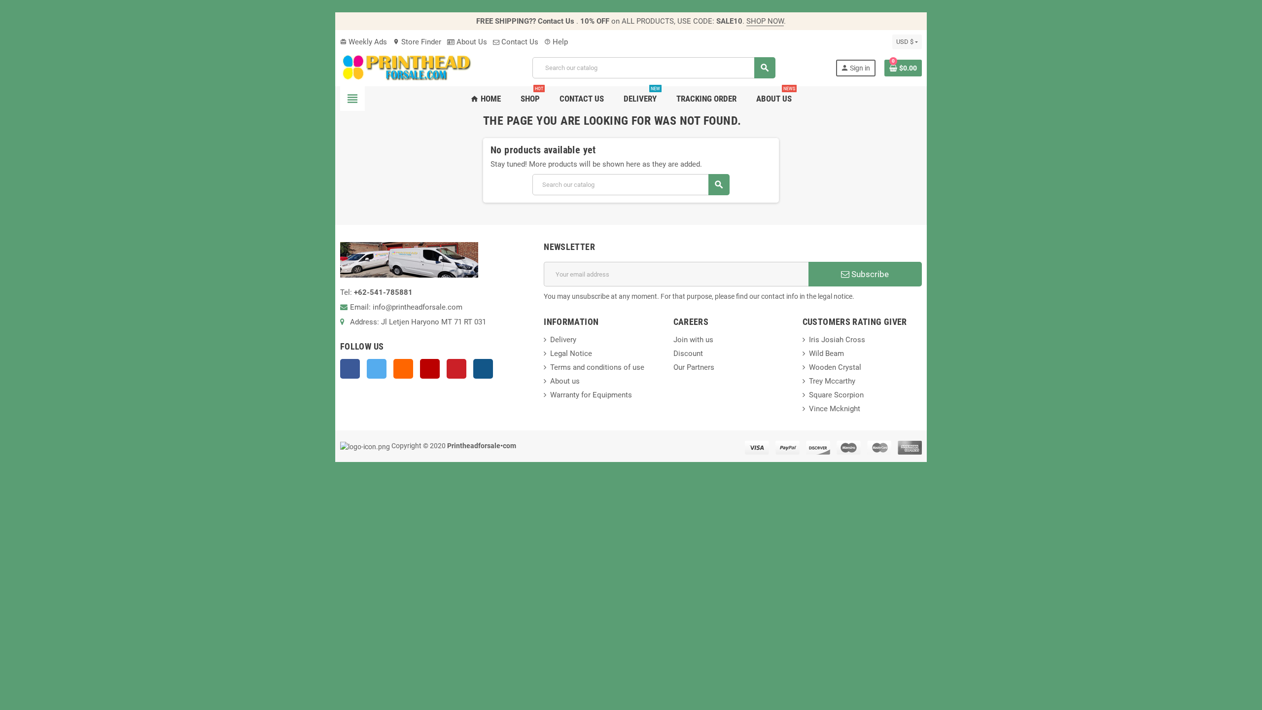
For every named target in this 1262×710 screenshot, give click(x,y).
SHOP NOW (765, 21)
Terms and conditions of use (597, 367)
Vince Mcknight (834, 408)
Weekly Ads (363, 41)
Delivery (563, 339)
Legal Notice (571, 353)
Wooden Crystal (835, 367)
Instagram (483, 369)
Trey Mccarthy (832, 381)
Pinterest (456, 369)
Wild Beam (826, 353)
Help (556, 41)
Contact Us (518, 41)
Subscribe (869, 274)
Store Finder (417, 41)
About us (565, 381)
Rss (403, 369)
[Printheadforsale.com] (406, 67)
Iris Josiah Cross (837, 339)
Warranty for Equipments (591, 394)
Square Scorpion (836, 394)
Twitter (376, 369)
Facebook (350, 369)
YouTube (430, 369)
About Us (471, 41)
